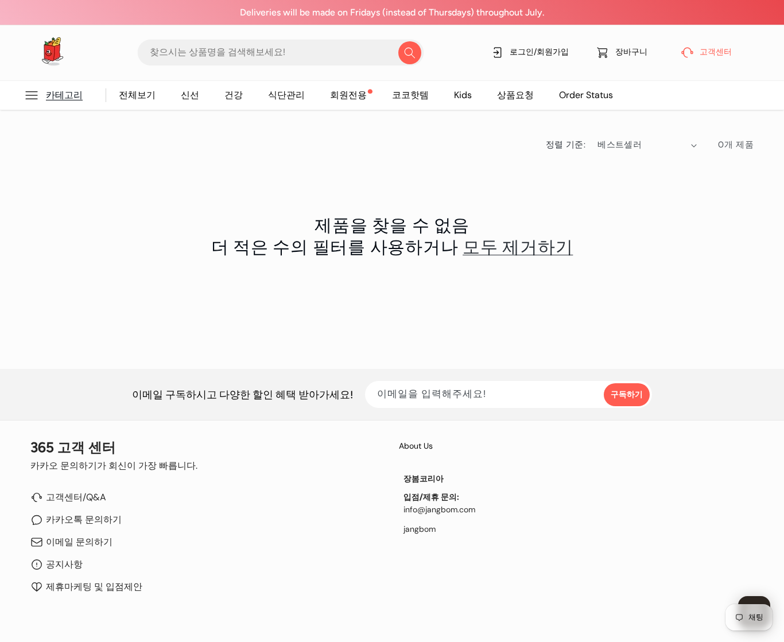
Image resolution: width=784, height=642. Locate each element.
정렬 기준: (566, 144)
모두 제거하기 (518, 247)
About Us (416, 446)
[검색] (409, 52)
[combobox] (281, 52)
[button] (64, 95)
